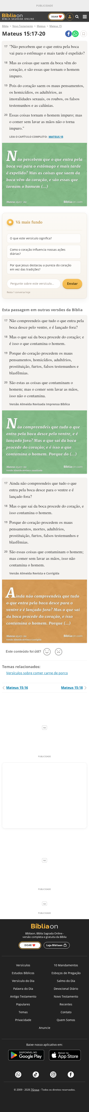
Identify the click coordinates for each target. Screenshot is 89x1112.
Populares (23, 1004)
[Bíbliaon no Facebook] (71, 1074)
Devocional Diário (66, 989)
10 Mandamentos (66, 965)
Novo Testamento (66, 996)
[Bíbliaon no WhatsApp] (18, 1074)
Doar (56, 16)
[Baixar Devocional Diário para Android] (26, 1055)
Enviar (72, 283)
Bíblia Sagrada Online (18, 18)
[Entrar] (69, 16)
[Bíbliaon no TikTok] (36, 1074)
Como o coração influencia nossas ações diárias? (37, 252)
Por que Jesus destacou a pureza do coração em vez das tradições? (40, 267)
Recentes (66, 1004)
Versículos (23, 965)
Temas (23, 1012)
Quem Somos (66, 1020)
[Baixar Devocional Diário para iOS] (65, 1055)
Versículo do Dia (23, 981)
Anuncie (44, 1028)
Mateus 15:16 (17, 687)
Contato (66, 1012)
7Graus (35, 1089)
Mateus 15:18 (72, 687)
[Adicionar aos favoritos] (83, 33)
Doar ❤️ (29, 945)
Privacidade (23, 1020)
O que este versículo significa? (31, 238)
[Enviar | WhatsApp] (75, 33)
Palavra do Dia (23, 989)
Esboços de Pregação (66, 973)
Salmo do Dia (66, 981)
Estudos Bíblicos (23, 973)
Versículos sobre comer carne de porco (37, 673)
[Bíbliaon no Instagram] (53, 1074)
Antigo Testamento (23, 996)
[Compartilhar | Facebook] (68, 33)
